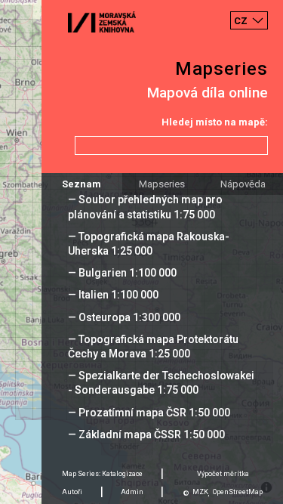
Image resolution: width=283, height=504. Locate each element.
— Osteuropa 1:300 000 (124, 317)
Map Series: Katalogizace (102, 474)
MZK (200, 492)
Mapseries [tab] (162, 184)
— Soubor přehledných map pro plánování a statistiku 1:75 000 (145, 206)
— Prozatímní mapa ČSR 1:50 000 (149, 413)
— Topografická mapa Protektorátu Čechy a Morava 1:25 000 (153, 346)
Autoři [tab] (72, 492)
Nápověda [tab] (243, 184)
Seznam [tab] (81, 184)
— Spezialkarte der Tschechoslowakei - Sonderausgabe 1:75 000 (161, 382)
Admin (132, 492)
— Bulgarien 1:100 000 (122, 273)
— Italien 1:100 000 (113, 295)
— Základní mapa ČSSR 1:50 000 (146, 434)
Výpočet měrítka (223, 474)
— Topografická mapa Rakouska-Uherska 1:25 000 (148, 243)
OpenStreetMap (238, 492)
